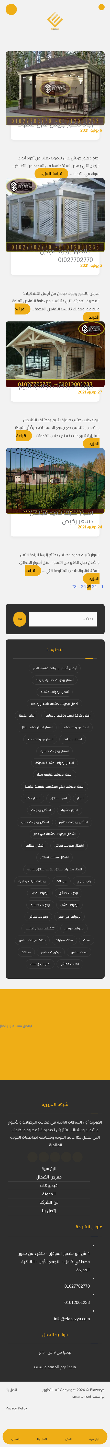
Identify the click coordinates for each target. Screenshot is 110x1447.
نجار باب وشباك (40, 964)
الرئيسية (49, 1169)
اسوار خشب (32, 798)
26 (83, 587)
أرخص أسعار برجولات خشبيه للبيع (54, 668)
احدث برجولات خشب (76, 727)
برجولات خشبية (40, 905)
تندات (86, 940)
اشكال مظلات (35, 845)
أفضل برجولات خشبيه (55, 692)
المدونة (49, 1194)
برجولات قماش (38, 916)
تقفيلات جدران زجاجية (40, 928)
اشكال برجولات (41, 810)
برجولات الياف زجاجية (32, 881)
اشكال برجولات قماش (69, 845)
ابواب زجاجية (27, 715)
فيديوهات (49, 1185)
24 (94, 587)
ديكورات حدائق (51, 952)
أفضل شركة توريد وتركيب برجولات (68, 715)
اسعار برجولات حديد (40, 739)
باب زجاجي (84, 881)
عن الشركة (48, 1202)
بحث (19, 619)
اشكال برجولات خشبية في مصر (54, 834)
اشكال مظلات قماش (54, 857)
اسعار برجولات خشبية (54, 751)
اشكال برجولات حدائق (73, 822)
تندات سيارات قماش (32, 940)
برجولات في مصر (69, 916)
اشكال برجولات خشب (35, 822)
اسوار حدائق (58, 798)
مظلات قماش (70, 964)
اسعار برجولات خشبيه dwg (54, 774)
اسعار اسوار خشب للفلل (36, 727)
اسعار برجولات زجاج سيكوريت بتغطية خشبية (54, 786)
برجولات (62, 881)
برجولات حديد (40, 893)
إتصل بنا (49, 1211)
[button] (77, 1157)
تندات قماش (79, 952)
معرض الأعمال (49, 1177)
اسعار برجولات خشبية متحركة (54, 763)
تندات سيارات (64, 940)
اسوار (80, 798)
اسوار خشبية (69, 810)
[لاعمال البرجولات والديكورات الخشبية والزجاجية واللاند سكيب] (55, 20)
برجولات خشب (69, 905)
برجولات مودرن (74, 928)
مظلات (26, 952)
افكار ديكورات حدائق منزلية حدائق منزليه (54, 869)
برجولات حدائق (68, 893)
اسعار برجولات (72, 739)
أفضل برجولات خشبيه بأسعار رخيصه (54, 704)
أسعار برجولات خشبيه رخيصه (54, 680)
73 (74, 587)
